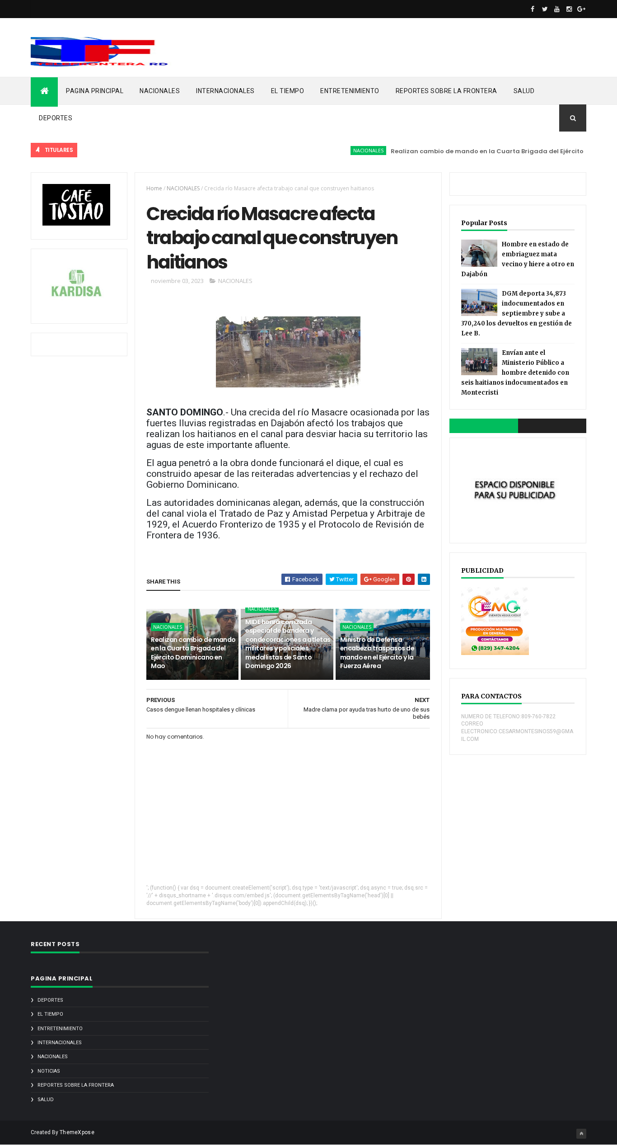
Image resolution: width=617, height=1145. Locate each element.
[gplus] (581, 9)
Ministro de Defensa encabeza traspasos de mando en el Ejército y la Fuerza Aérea (377, 653)
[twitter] (545, 9)
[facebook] (533, 9)
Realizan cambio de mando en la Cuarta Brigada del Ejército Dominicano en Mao (193, 653)
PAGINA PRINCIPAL (94, 90)
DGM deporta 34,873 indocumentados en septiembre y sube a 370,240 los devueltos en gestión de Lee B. (516, 313)
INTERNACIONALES (225, 90)
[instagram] (569, 9)
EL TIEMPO (287, 90)
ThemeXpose (77, 1132)
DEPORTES (55, 118)
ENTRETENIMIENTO (349, 90)
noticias (48, 1071)
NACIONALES (160, 90)
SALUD (524, 90)
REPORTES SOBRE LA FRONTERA (446, 90)
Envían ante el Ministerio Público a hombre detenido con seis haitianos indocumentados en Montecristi (515, 372)
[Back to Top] (581, 1134)
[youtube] (557, 9)
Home (154, 188)
